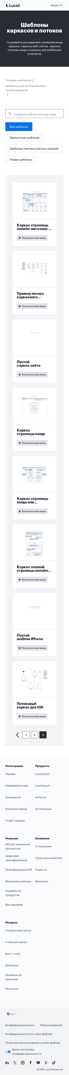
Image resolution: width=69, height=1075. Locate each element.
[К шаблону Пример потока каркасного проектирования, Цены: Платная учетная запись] (34, 283)
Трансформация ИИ (18, 869)
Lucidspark (42, 785)
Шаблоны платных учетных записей (34, 148)
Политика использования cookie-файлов (32, 1042)
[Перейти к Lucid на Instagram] (22, 1062)
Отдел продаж (15, 820)
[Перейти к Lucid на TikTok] (54, 1062)
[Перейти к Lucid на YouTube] (38, 1062)
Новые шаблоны (21, 159)
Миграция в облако (18, 881)
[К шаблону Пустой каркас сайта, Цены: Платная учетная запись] (34, 351)
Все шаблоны (19, 126)
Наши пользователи (48, 858)
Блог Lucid (12, 953)
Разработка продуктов (13, 893)
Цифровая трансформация (16, 858)
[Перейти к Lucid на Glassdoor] (46, 1062)
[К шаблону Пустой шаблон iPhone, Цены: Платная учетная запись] (34, 624)
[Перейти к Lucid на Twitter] (15, 1062)
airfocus (40, 797)
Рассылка (11, 988)
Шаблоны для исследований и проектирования (26, 88)
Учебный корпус (16, 942)
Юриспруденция (51, 1025)
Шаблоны (11, 965)
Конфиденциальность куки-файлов (28, 1033)
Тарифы (10, 773)
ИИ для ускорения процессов (17, 846)
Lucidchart (42, 773)
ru (12, 1013)
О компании (43, 846)
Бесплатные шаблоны (24, 137)
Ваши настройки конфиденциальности (26, 1051)
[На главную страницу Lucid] (17, 5)
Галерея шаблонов (18, 80)
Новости (41, 869)
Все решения (14, 904)
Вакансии (41, 881)
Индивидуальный (16, 785)
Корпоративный (16, 808)
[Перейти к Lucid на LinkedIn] (7, 1062)
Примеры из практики (13, 977)
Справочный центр (18, 930)
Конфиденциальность (19, 1025)
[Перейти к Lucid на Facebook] (30, 1062)
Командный (13, 797)
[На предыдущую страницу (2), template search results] (19, 734)
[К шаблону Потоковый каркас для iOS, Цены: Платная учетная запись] (34, 693)
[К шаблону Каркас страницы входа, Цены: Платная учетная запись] (34, 419)
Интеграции (43, 808)
